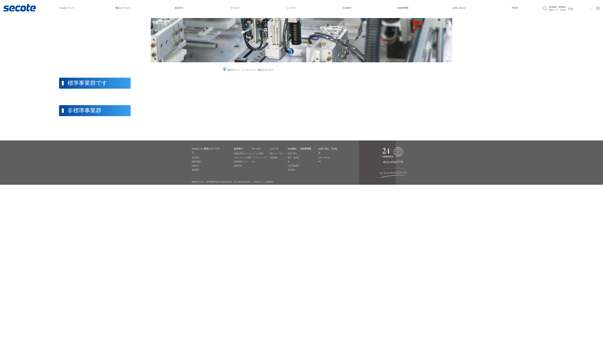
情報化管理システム (242, 153)
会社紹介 (195, 157)
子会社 (515, 8)
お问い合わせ (459, 8)
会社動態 (273, 157)
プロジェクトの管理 (242, 157)
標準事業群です (87, 83)
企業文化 (195, 166)
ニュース (291, 8)
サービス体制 (257, 153)
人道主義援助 (293, 166)
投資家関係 (402, 8)
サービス (235, 8)
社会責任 (346, 8)
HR (319, 162)
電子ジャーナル (276, 153)
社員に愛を (292, 153)
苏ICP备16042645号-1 (243, 182)
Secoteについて (67, 8)
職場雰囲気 (196, 162)
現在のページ (233, 70)
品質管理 (238, 166)
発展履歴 (195, 170)
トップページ (248, 70)
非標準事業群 (84, 110)
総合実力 (179, 8)
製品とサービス (123, 8)
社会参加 (291, 170)
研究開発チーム (240, 162)
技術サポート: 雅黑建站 (264, 182)
